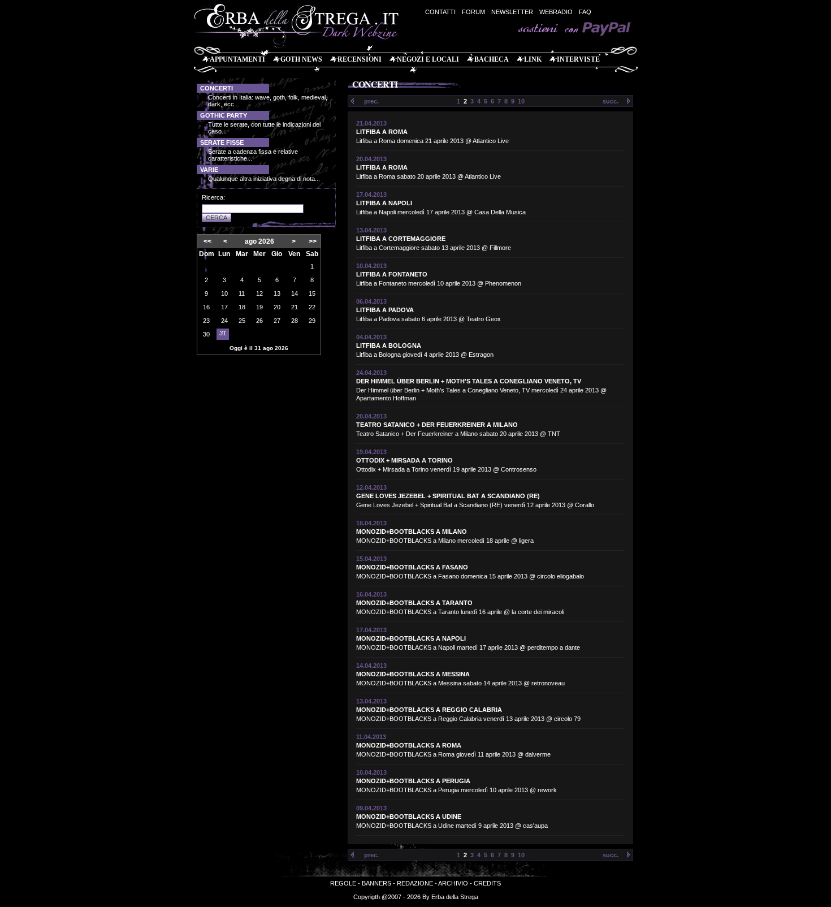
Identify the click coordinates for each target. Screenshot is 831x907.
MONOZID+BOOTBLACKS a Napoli (411, 638)
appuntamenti (237, 59)
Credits (487, 883)
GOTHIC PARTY (223, 115)
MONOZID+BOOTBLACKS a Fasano (412, 567)
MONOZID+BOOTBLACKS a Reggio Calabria (429, 709)
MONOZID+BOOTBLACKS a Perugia (413, 781)
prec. (371, 101)
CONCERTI (216, 88)
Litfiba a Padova (385, 309)
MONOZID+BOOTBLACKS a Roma (408, 745)
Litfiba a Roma (382, 131)
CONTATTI (440, 11)
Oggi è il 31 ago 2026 (259, 348)
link (533, 59)
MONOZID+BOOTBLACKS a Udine (408, 816)
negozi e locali (428, 59)
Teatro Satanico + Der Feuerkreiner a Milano (437, 424)
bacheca (491, 59)
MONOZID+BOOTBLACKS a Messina (413, 674)
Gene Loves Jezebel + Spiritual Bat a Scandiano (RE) (448, 496)
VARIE (209, 169)
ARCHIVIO (453, 883)
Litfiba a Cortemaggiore (400, 238)
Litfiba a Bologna (388, 345)
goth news (301, 59)
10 (521, 101)
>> (313, 241)
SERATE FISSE (222, 142)
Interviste (578, 59)
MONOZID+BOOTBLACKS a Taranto (414, 602)
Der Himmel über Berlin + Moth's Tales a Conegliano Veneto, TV (468, 381)
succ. (610, 101)
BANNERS (376, 883)
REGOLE (343, 883)
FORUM (473, 11)
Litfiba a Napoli (384, 203)
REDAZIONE (415, 883)
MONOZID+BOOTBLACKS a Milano (411, 531)
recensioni (359, 59)
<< (207, 241)
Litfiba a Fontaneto (391, 274)
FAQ (585, 11)
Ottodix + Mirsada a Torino (404, 460)
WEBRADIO (556, 11)
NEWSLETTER (512, 11)
